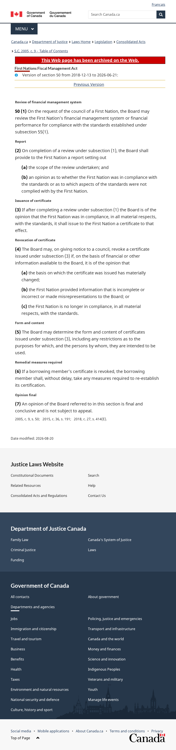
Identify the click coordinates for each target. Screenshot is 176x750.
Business (18, 649)
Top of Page (21, 738)
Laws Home (81, 41)
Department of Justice (50, 41)
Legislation (103, 41)
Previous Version (89, 84)
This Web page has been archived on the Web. (90, 60)
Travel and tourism (26, 639)
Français (158, 4)
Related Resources (26, 485)
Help (92, 485)
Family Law (19, 539)
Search (93, 475)
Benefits (17, 659)
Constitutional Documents (32, 475)
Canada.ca (19, 41)
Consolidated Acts (131, 41)
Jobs (14, 618)
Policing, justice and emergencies (115, 618)
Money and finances (104, 649)
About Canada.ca (89, 731)
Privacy (157, 731)
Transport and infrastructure (111, 628)
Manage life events (103, 699)
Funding (17, 560)
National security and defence (35, 699)
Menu (22, 29)
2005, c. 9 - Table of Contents (41, 51)
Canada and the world (106, 639)
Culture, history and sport (32, 709)
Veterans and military (105, 679)
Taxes (15, 679)
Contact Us (97, 495)
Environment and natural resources (40, 689)
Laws (92, 549)
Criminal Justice (23, 549)
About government (103, 596)
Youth (93, 689)
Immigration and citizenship (33, 628)
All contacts (20, 596)
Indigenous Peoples (104, 669)
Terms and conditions (127, 731)
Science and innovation (107, 659)
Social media (21, 731)
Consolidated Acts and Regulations (39, 495)
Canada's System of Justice (109, 539)
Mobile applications (53, 731)
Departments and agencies (33, 607)
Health (16, 669)
